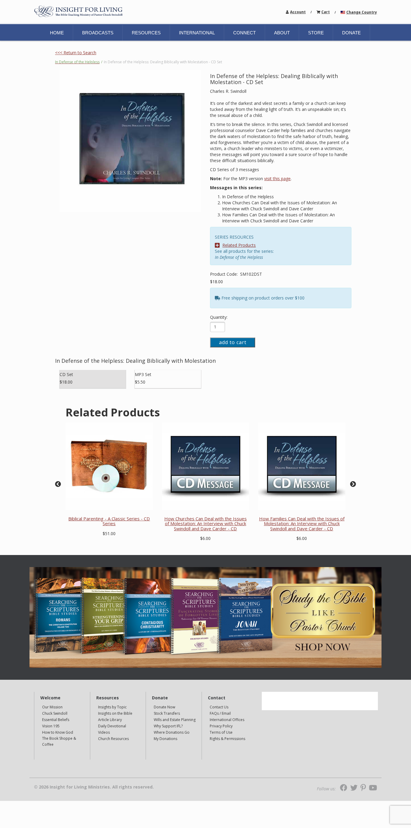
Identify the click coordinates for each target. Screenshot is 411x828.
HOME (57, 32)
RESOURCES (146, 32)
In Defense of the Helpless (77, 61)
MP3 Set (143, 374)
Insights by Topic (112, 707)
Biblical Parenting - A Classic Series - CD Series (109, 521)
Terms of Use (221, 732)
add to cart (232, 342)
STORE (316, 32)
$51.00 (109, 533)
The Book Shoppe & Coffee (59, 741)
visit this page (277, 178)
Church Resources (113, 738)
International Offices (227, 719)
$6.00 (205, 538)
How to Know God (57, 732)
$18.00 (216, 281)
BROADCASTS (97, 32)
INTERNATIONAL (197, 32)
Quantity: (218, 317)
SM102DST (251, 274)
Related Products (239, 245)
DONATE (351, 32)
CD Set (66, 374)
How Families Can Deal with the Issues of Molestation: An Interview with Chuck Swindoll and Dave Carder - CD (302, 524)
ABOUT (282, 32)
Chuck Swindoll (54, 713)
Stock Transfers (167, 713)
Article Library (110, 719)
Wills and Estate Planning (175, 719)
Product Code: (224, 274)
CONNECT (244, 32)
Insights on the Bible (115, 713)
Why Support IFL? (168, 726)
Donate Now (164, 707)
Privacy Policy (221, 726)
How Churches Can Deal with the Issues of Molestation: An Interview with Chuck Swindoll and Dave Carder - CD (205, 524)
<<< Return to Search (75, 52)
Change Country (361, 12)
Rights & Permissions (227, 738)
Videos (104, 732)
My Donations (165, 738)
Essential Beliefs (55, 719)
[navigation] (298, 11)
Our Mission (52, 707)
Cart (325, 11)
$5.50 (140, 382)
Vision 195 (51, 726)
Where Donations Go (172, 732)
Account (298, 11)
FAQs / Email (220, 713)
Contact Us (219, 707)
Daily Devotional (112, 726)
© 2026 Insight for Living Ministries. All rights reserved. (94, 787)
